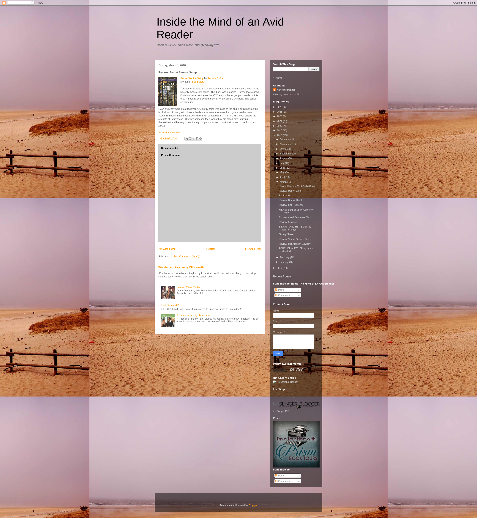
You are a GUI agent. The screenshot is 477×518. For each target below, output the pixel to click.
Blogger (253, 505)
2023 (280, 116)
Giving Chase (286, 234)
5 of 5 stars (198, 81)
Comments (283, 295)
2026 (280, 107)
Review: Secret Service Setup (295, 239)
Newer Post (167, 249)
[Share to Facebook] (197, 138)
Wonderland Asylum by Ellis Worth (181, 267)
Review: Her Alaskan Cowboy (295, 243)
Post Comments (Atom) (186, 256)
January (284, 262)
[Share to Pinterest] (200, 138)
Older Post (253, 249)
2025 (280, 111)
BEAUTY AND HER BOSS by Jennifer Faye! (295, 228)
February (285, 257)
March (283, 182)
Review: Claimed (288, 222)
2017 (280, 268)
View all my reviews (169, 132)
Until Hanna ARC (170, 305)
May (282, 172)
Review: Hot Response (291, 204)
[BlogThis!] (190, 138)
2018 (280, 135)
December (286, 139)
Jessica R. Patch (217, 78)
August (284, 158)
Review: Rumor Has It (291, 200)
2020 (280, 125)
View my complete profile (286, 94)
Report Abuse (282, 276)
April (282, 177)
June (283, 167)
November (286, 144)
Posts (281, 289)
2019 (280, 130)
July (282, 163)
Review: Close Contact (189, 287)
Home (210, 249)
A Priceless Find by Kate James (194, 315)
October (284, 149)
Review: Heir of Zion (290, 190)
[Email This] (186, 138)
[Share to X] (193, 138)
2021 (280, 121)
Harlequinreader (286, 89)
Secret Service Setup (191, 78)
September (286, 153)
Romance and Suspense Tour (295, 217)
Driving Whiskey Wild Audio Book (297, 186)
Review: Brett (286, 195)
